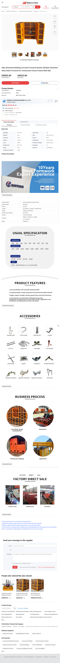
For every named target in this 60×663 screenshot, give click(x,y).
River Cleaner (19, 617)
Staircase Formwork (8, 633)
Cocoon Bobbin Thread (49, 611)
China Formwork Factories (42, 641)
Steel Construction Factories (9, 644)
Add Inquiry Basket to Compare (30, 60)
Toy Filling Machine (34, 614)
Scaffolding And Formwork (22, 633)
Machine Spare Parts (7, 617)
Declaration (46, 656)
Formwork (36, 11)
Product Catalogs (23, 608)
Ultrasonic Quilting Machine (51, 614)
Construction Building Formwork (24, 648)
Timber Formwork (36, 633)
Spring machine (48, 617)
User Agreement (38, 656)
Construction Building (27, 641)
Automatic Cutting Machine (8, 611)
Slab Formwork (43, 11)
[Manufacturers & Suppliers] (30, 2)
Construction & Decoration (11, 11)
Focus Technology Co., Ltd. (20, 656)
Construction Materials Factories (11, 641)
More (3, 651)
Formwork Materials (37, 644)
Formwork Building (24, 644)
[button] (53, 124)
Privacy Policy (53, 656)
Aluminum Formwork (50, 644)
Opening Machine (20, 614)
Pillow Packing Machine (35, 611)
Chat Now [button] (45, 83)
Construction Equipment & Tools (25, 11)
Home (3, 11)
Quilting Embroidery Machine (37, 617)
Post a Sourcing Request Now (46, 567)
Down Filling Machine (7, 614)
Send (15, 567)
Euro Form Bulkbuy (40, 648)
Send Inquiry (15, 83)
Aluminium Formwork (8, 648)
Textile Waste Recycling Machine (23, 611)
